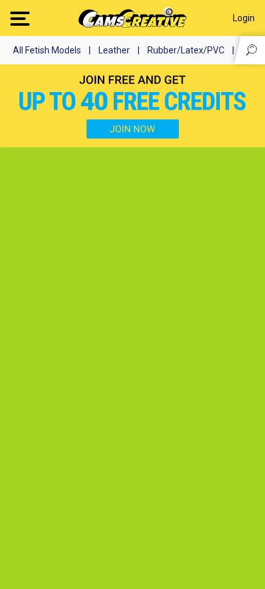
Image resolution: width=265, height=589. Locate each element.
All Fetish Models (47, 50)
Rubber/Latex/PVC (185, 50)
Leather (114, 50)
